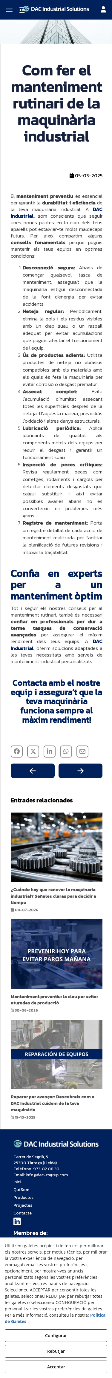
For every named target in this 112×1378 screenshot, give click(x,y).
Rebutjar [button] (56, 1351)
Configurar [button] (56, 1335)
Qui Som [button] (21, 1190)
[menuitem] (56, 1182)
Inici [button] (17, 1182)
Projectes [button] (22, 1205)
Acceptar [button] (56, 1367)
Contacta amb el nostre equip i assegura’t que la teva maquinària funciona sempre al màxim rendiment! (56, 701)
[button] (56, 8)
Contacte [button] (22, 1213)
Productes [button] (23, 1197)
